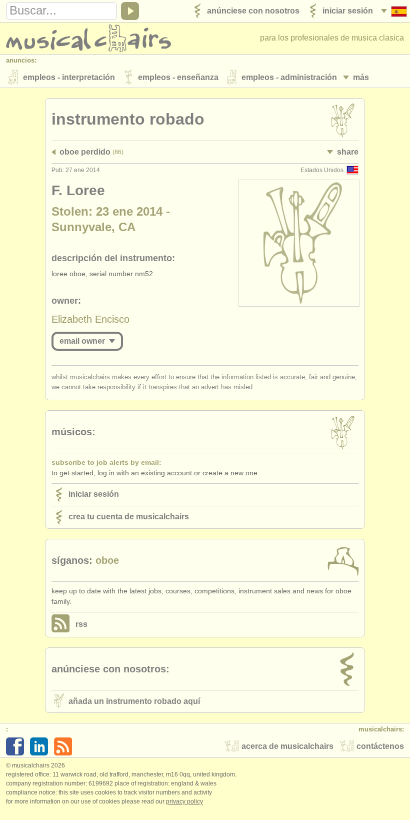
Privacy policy (184, 801)
